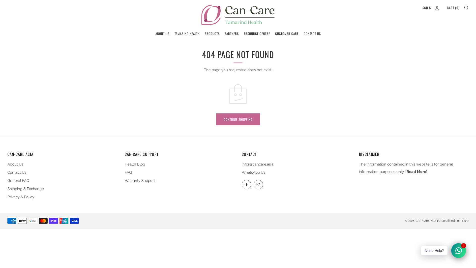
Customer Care (286, 33)
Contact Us (312, 33)
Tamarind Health (187, 33)
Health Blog (135, 164)
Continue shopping (238, 119)
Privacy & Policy (20, 197)
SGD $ (426, 7)
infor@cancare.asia (257, 164)
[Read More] (416, 171)
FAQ (128, 172)
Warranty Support (140, 180)
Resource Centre (257, 33)
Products (212, 33)
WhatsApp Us (253, 172)
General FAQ (18, 180)
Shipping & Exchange (25, 189)
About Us (162, 33)
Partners (232, 33)
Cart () (453, 7)
